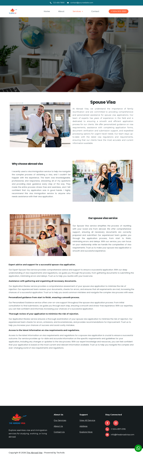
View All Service (87, 420)
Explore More (86, 432)
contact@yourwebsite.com (81, 3)
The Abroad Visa (34, 453)
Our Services (60, 420)
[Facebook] (107, 423)
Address (84, 426)
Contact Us (59, 432)
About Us (58, 426)
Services (77, 11)
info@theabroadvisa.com (122, 434)
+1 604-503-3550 (118, 11)
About (61, 11)
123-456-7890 (58, 3)
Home (47, 11)
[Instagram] (115, 423)
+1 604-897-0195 (118, 429)
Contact (95, 11)
